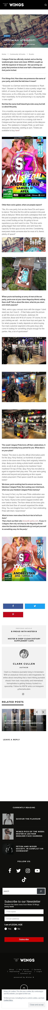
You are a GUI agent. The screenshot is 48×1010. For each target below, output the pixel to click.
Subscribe (24, 939)
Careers (37, 969)
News (14, 35)
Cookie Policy (8, 1000)
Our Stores (24, 969)
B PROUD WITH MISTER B (24, 631)
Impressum (14, 971)
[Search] (41, 891)
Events (7, 35)
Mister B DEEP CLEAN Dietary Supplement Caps (24, 640)
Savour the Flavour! (28, 819)
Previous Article (24, 628)
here (17, 130)
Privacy (28, 971)
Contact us (25, 973)
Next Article (24, 635)
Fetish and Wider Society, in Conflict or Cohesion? (29, 848)
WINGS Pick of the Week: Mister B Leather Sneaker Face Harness (30, 833)
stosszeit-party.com (30, 521)
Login (39, 971)
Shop (11, 969)
